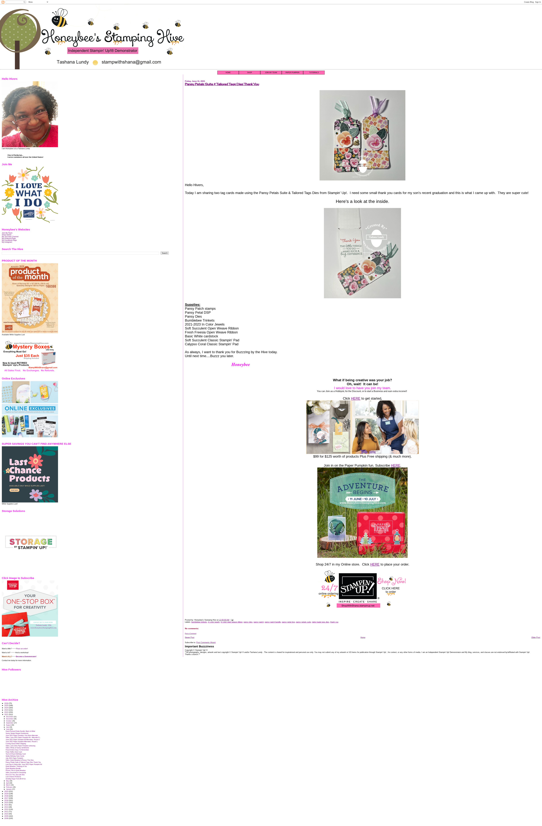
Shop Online (6, 235)
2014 (6, 805)
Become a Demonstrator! (26, 657)
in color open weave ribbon (231, 622)
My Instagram (7, 242)
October (9, 721)
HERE (355, 398)
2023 (6, 710)
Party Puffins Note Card (14, 752)
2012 (6, 809)
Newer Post (189, 637)
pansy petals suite (303, 622)
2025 (6, 705)
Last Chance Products (13, 776)
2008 (6, 818)
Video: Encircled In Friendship (16, 772)
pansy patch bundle (273, 622)
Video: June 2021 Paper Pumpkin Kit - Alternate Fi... (23, 737)
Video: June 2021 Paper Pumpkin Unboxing (20, 746)
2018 (6, 796)
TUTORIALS (314, 73)
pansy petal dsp (288, 622)
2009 (6, 816)
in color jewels (214, 622)
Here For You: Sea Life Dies (15, 774)
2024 (6, 708)
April (7, 783)
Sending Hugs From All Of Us (16, 779)
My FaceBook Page (9, 240)
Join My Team (7, 233)
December (10, 716)
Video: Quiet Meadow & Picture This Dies (20, 760)
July (7, 727)
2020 (6, 791)
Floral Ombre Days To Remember (17, 750)
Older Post (535, 637)
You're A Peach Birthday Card (16, 754)
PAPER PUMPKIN (292, 73)
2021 (6, 714)
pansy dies (248, 622)
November (10, 719)
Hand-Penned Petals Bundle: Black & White (20, 731)
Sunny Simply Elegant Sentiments (17, 733)
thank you (334, 622)
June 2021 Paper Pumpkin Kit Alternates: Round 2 (23, 739)
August (8, 725)
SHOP (249, 73)
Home (362, 637)
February (9, 787)
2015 (6, 802)
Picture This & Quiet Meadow (16, 770)
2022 (6, 712)
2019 (6, 794)
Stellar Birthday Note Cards (15, 756)
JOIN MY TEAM (271, 73)
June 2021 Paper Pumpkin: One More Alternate (22, 735)
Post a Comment (190, 633)
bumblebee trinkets (199, 622)
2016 (6, 800)
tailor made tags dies (320, 622)
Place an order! (22, 649)
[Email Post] (231, 620)
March (8, 785)
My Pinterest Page (9, 238)
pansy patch (259, 622)
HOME (228, 73)
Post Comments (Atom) (206, 642)
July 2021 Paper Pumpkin (14, 758)
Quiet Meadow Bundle (13, 768)
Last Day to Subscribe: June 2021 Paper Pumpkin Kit (24, 764)
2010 (6, 814)
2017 (6, 798)
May (7, 781)
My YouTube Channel (10, 236)
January (9, 789)
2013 (6, 807)
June (8, 729)
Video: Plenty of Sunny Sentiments (17, 748)
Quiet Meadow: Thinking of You (16, 766)
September (10, 723)
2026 (6, 703)
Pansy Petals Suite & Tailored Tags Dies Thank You (222, 84)
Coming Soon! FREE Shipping (16, 743)
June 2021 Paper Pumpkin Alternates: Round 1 (22, 741)
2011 (6, 811)
